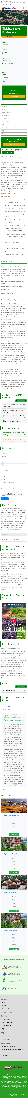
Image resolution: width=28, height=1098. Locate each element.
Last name (3, 456)
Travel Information (6, 1019)
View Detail (13, 834)
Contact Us (14, 96)
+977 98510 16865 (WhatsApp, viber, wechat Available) (14, 2)
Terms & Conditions (6, 1036)
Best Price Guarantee (7, 1022)
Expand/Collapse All (21, 401)
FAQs (3, 1029)
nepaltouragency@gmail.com (9, 1)
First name (3, 450)
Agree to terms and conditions (9, 488)
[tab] (14, 405)
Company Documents (7, 1012)
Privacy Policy (5, 1039)
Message (3, 479)
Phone (2, 473)
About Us (4, 1002)
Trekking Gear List (6, 1025)
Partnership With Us (7, 1009)
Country (3, 468)
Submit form (5, 498)
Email (2, 462)
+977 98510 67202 (6, 1055)
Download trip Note (9, 152)
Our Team (4, 1005)
